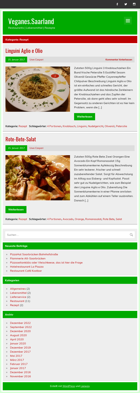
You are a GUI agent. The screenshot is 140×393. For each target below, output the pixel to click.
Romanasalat (93, 219)
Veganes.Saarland (31, 21)
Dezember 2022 (20, 323)
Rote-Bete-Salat (20, 139)
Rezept (23, 126)
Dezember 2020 (20, 331)
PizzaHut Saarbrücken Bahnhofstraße (34, 254)
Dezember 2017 (20, 351)
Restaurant (17, 301)
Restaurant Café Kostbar (26, 270)
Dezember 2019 (20, 347)
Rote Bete (108, 219)
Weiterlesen (84, 116)
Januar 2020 (18, 343)
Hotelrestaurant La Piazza (27, 266)
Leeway (85, 386)
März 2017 (17, 360)
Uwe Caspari (36, 59)
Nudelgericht (95, 126)
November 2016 (20, 376)
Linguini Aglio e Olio (24, 50)
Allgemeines (18, 288)
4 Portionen (54, 126)
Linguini (82, 126)
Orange (79, 219)
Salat (119, 219)
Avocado (68, 219)
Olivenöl (110, 126)
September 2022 (21, 327)
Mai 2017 (16, 355)
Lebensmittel (18, 292)
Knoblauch (69, 126)
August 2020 (18, 335)
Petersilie (121, 126)
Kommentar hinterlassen (119, 59)
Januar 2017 (18, 368)
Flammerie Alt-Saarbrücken (27, 258)
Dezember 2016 (20, 372)
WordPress (68, 386)
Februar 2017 (19, 364)
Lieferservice (18, 297)
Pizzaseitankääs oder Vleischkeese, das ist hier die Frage (46, 262)
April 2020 (17, 339)
